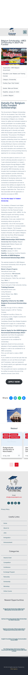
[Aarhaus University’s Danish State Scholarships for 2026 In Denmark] (14, 616)
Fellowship (7, 577)
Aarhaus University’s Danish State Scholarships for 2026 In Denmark (14, 619)
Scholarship (7, 581)
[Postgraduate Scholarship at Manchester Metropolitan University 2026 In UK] (14, 606)
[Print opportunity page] (8, 403)
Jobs (5, 533)
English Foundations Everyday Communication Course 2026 (14, 639)
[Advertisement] (14, 14)
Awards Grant (7, 557)
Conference (7, 567)
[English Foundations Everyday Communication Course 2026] (14, 636)
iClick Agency (14, 669)
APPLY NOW (14, 382)
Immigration (7, 537)
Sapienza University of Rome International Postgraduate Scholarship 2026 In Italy (14, 629)
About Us (6, 528)
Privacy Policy (5, 509)
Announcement (8, 542)
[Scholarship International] (12, 32)
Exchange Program (9, 572)
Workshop (6, 586)
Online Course (8, 591)
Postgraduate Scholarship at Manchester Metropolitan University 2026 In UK (14, 609)
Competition (7, 562)
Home (5, 523)
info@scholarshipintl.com (14, 497)
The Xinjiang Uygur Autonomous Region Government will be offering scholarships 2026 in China (14, 650)
